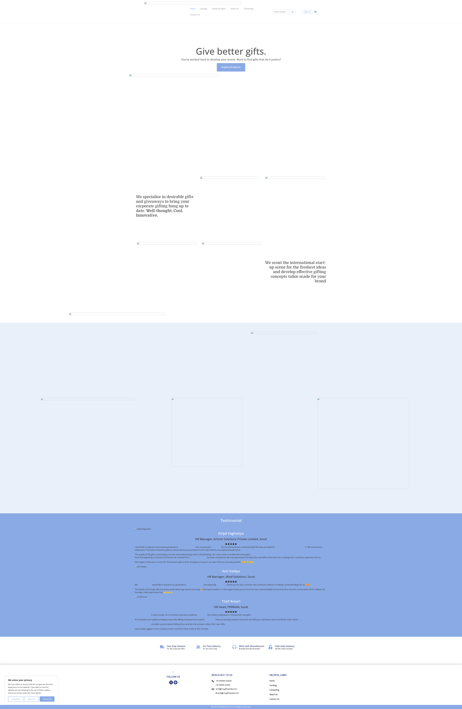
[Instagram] (171, 682)
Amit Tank (216, 547)
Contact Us (195, 14)
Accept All (47, 699)
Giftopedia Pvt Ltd (187, 547)
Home (192, 8)
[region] (31, 690)
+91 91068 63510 (222, 685)
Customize (16, 699)
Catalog (203, 8)
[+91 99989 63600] (213, 681)
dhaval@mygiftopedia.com (227, 693)
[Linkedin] (175, 682)
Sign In (307, 11)
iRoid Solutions (145, 584)
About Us (235, 8)
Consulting (248, 8)
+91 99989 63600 (224, 681)
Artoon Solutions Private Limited (290, 547)
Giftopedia (202, 615)
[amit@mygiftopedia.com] (213, 689)
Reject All (31, 699)
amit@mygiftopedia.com (226, 689)
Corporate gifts (219, 8)
